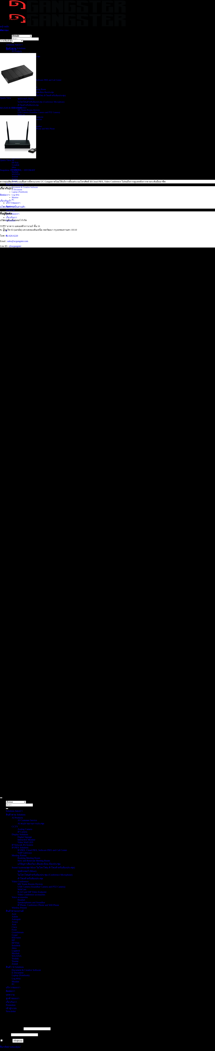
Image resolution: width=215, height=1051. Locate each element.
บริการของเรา (13, 203)
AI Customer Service (27, 820)
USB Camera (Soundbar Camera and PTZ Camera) (39, 112)
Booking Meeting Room (29, 858)
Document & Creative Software (25, 187)
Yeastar (15, 179)
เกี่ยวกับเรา (11, 217)
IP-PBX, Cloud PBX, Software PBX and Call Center (39, 80)
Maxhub (15, 172)
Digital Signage (25, 837)
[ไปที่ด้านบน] (1, 797)
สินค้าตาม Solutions (15, 814)
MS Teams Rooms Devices (29, 110)
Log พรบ (15, 195)
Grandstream (18, 932)
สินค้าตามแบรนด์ (15, 911)
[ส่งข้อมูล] (13, 42)
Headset (21, 900)
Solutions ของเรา (14, 44)
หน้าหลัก (4, 26)
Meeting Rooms (19, 855)
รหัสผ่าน (5, 1034)
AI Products (17, 51)
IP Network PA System (22, 845)
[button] (4, 30)
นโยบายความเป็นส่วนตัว (12, 207)
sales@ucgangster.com (17, 241)
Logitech (16, 950)
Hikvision (16, 937)
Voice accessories (20, 897)
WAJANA (16, 174)
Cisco (14, 927)
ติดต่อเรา (4, 195)
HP (13, 160)
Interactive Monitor (26, 839)
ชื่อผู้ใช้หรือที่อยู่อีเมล (11, 1028)
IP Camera (22, 832)
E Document (17, 190)
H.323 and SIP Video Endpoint (32, 892)
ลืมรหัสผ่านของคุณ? (10, 1047)
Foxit (14, 929)
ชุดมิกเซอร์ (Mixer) (26, 99)
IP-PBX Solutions (20, 847)
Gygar (15, 935)
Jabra (14, 167)
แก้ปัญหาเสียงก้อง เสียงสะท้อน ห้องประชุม (39, 864)
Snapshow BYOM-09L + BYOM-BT (17, 170)
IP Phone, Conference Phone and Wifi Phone (36, 129)
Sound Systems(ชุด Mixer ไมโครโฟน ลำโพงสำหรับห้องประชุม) (39, 95)
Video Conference (20, 881)
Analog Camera (25, 829)
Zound (15, 964)
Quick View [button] (5, 98)
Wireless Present (19, 907)
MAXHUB (11, 49)
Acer (14, 914)
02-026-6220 (11, 236)
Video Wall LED (25, 842)
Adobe (15, 916)
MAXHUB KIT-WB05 (11, 108)
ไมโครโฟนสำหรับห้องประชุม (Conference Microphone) (41, 102)
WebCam (21, 115)
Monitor (15, 197)
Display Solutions (20, 834)
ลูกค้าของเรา (12, 214)
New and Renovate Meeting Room (34, 860)
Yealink (15, 177)
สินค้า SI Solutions (15, 184)
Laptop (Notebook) (20, 192)
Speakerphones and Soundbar (31, 902)
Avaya (15, 922)
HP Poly (15, 163)
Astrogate (16, 919)
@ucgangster (14, 246)
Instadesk (15, 165)
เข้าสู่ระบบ (18, 1041)
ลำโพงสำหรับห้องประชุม (28, 105)
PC (13, 200)
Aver (14, 924)
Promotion (11, 1005)
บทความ (10, 210)
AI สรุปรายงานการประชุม (31, 823)
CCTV (15, 826)
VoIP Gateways (25, 853)
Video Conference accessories (31, 894)
